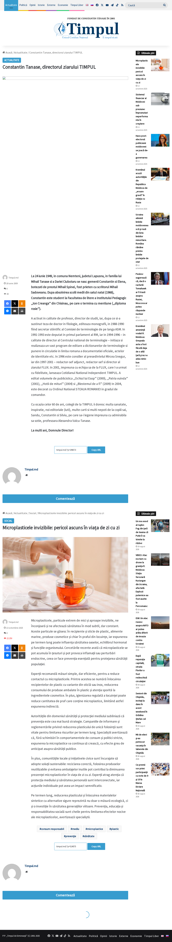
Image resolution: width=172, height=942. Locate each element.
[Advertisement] (152, 429)
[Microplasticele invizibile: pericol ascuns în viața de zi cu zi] (160, 65)
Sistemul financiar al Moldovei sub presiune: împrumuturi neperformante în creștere (142, 109)
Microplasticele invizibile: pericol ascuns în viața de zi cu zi (142, 71)
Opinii (32, 5)
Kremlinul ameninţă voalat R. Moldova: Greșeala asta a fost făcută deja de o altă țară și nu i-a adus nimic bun (141, 344)
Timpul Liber (76, 5)
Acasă (8, 52)
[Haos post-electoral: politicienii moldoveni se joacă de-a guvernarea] (160, 140)
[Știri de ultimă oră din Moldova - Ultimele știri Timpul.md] (86, 28)
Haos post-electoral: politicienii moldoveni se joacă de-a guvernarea (142, 146)
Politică (23, 5)
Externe (51, 5)
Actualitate (11, 5)
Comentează (65, 498)
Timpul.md (31, 469)
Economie (63, 5)
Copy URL (96, 449)
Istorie (41, 5)
